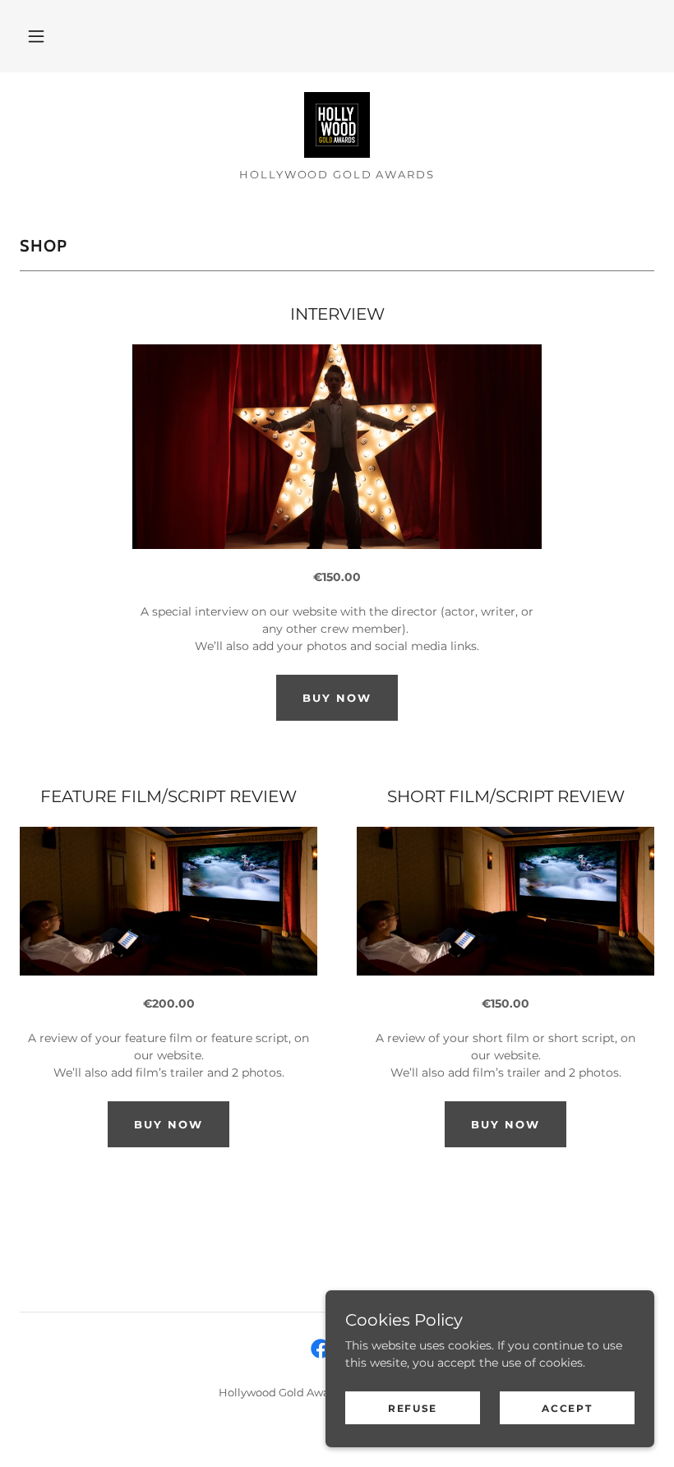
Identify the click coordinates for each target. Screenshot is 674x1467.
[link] (337, 125)
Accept (567, 1408)
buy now (336, 697)
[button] (36, 36)
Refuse (412, 1408)
